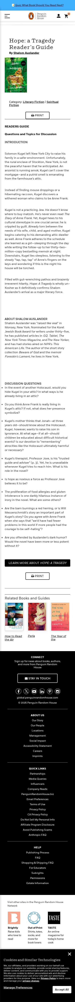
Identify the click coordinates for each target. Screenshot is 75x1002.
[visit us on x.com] (26, 691)
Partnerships (37, 773)
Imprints (37, 756)
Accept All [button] (62, 990)
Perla (31, 636)
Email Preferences (37, 799)
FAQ (37, 857)
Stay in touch (39, 678)
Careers (37, 751)
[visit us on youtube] (34, 691)
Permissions (37, 878)
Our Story (37, 720)
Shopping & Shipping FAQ (37, 863)
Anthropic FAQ (37, 835)
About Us (37, 715)
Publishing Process (37, 852)
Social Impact (37, 741)
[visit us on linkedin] (42, 691)
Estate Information (37, 883)
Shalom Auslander (26, 53)
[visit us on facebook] (18, 691)
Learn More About (37, 563)
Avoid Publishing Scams (37, 830)
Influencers (37, 784)
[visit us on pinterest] (50, 691)
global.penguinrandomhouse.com (37, 697)
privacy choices (31, 981)
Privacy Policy (37, 809)
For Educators (37, 868)
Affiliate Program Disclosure (37, 824)
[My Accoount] (59, 16)
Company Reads (37, 789)
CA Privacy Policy (37, 814)
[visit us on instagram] (57, 691)
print (39, 115)
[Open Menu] (7, 16)
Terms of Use (37, 804)
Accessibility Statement (37, 746)
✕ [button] (69, 954)
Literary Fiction (33, 102)
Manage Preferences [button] (18, 987)
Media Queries (37, 779)
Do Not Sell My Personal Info (38, 819)
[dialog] (37, 975)
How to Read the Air (13, 637)
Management (37, 735)
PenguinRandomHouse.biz (37, 794)
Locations (38, 730)
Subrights (37, 873)
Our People (37, 725)
